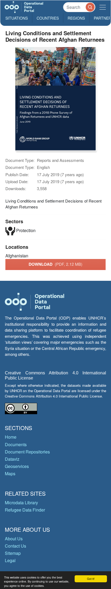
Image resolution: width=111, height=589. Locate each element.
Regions (76, 18)
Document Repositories (27, 452)
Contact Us (15, 546)
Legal (10, 560)
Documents (16, 444)
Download (55, 264)
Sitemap (13, 553)
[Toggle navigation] (102, 7)
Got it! (91, 579)
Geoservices (17, 466)
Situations (16, 18)
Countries (48, 18)
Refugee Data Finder (25, 510)
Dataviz (12, 459)
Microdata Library (21, 502)
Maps (10, 473)
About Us (14, 538)
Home (10, 437)
